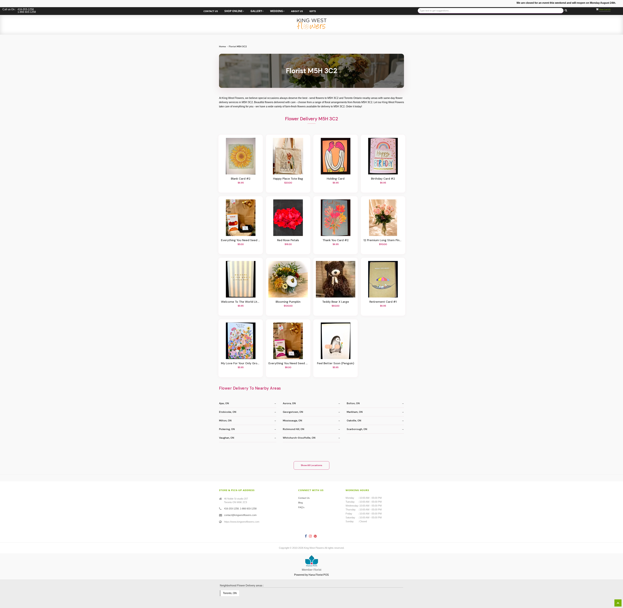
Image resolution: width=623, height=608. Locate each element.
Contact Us (210, 11)
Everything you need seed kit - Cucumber (288, 363)
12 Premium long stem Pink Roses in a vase (383, 240)
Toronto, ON (230, 593)
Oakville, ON (354, 420)
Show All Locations (311, 465)
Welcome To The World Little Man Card (240, 302)
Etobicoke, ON (227, 412)
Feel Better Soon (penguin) (335, 363)
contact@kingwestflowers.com (240, 515)
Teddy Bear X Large (335, 302)
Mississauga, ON (292, 420)
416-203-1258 (231, 508)
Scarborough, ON (357, 429)
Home (222, 46)
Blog (300, 502)
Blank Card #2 (240, 179)
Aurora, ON (289, 403)
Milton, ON (225, 420)
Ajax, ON (224, 403)
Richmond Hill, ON (293, 429)
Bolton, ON (353, 403)
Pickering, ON (227, 429)
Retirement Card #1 (383, 302)
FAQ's (301, 507)
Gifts (312, 11)
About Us (297, 11)
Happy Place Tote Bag (288, 179)
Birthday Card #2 (383, 179)
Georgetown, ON (293, 412)
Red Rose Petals (288, 240)
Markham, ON (355, 412)
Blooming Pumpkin (288, 302)
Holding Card (335, 179)
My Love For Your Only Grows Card (240, 363)
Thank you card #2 (336, 240)
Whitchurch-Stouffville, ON (299, 437)
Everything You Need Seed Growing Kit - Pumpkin (240, 240)
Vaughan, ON (226, 437)
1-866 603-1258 (248, 508)
